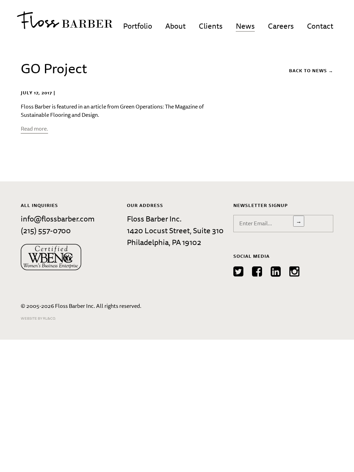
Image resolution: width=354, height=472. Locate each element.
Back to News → (311, 70)
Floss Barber (64, 20)
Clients (211, 26)
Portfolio (137, 26)
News (245, 26)
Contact (320, 26)
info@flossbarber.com (58, 219)
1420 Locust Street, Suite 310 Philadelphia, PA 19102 (175, 236)
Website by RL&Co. (38, 318)
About (175, 26)
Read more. (34, 128)
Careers (281, 26)
